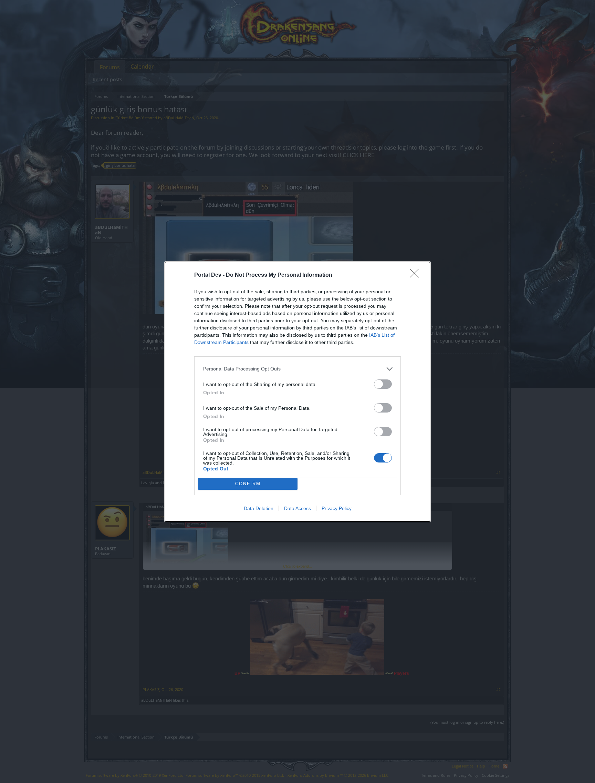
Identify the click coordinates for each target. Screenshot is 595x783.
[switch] (383, 384)
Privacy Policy (337, 508)
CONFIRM (248, 483)
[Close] (416, 275)
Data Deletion (258, 508)
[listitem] (297, 369)
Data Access (297, 508)
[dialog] (297, 391)
